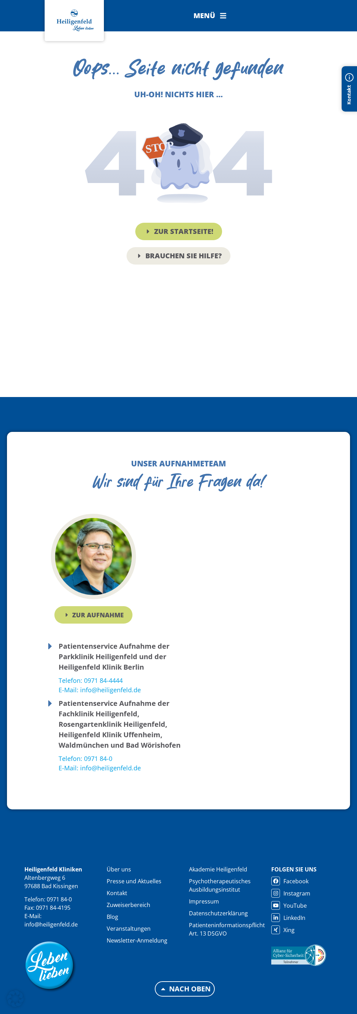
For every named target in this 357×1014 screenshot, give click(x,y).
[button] (210, 15)
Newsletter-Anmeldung (137, 940)
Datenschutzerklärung (218, 913)
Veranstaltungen (129, 928)
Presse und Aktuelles (134, 881)
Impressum (204, 901)
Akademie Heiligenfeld (218, 869)
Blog (112, 917)
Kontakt (117, 893)
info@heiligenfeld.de (51, 924)
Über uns (119, 869)
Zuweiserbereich (128, 905)
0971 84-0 (59, 899)
